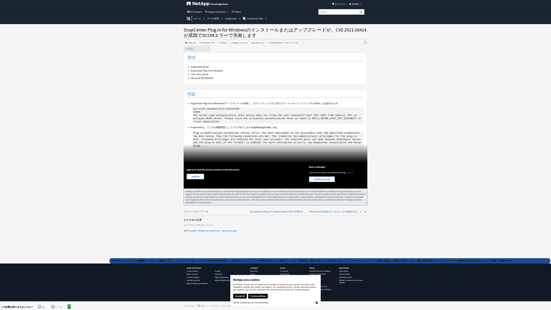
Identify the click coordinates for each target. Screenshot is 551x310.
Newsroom (254, 271)
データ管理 (213, 18)
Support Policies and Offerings (197, 283)
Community (219, 274)
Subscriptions (344, 271)
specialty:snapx (229, 230)
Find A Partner (285, 274)
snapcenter (244, 43)
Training (217, 271)
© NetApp (189, 306)
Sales (282, 268)
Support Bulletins (216, 11)
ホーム (197, 18)
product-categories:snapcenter (204, 230)
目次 (191, 48)
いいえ (59, 306)
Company (254, 268)
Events (252, 274)
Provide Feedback (193, 277)
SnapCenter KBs (255, 18)
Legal (312, 268)
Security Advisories (193, 280)
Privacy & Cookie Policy (317, 274)
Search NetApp (344, 274)
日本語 (355, 4)
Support (350, 172)
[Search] (361, 12)
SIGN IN (195, 176)
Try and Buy (284, 271)
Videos (238, 11)
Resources (344, 268)
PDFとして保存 (365, 42)
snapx (262, 43)
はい (44, 306)
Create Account (322, 179)
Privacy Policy (227, 306)
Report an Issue (192, 274)
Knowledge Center (345, 277)
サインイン (340, 4)
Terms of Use (213, 306)
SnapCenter (231, 18)
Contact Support (192, 271)
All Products (196, 11)
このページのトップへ (194, 211)
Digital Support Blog (221, 277)
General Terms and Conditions (320, 271)
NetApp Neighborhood (222, 280)
